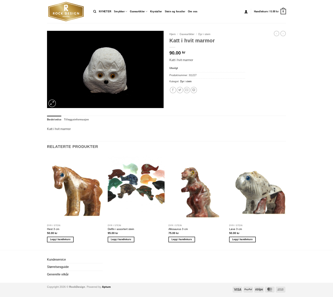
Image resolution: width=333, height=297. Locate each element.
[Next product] (276, 33)
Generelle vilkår (58, 274)
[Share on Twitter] (180, 90)
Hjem (172, 34)
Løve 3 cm (235, 229)
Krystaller (156, 11)
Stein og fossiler (175, 11)
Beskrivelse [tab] (54, 119)
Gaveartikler (137, 11)
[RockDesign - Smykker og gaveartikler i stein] (67, 11)
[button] (246, 11)
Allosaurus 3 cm (178, 229)
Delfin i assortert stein (121, 229)
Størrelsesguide (58, 266)
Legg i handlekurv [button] (60, 239)
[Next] (286, 201)
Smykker (119, 11)
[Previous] (47, 201)
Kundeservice (56, 259)
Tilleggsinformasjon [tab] (76, 119)
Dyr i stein (204, 34)
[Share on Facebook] (173, 90)
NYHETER (105, 11)
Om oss (193, 11)
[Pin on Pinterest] (194, 90)
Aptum (106, 286)
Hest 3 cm (53, 229)
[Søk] (94, 11)
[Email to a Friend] (187, 90)
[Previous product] (283, 33)
